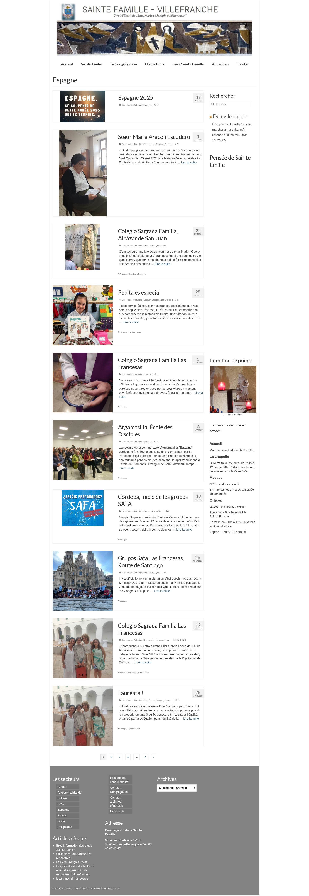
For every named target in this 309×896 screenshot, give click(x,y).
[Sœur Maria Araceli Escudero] (83, 173)
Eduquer (123, 672)
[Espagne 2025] (82, 106)
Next (116, 648)
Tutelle (176, 640)
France (168, 144)
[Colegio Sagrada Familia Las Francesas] (83, 382)
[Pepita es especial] (83, 315)
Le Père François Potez (72, 862)
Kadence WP (114, 889)
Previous (49, 648)
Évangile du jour (230, 116)
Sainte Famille (134, 729)
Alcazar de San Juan (128, 274)
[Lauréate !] (83, 715)
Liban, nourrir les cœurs (72, 878)
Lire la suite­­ (189, 162)
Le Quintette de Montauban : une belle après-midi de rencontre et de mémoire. (75, 870)
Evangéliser (157, 511)
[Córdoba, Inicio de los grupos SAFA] (82, 508)
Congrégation (149, 144)
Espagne (147, 105)
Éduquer (147, 246)
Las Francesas (135, 332)
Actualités (138, 105)
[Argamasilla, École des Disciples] (83, 449)
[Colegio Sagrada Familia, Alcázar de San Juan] (82, 247)
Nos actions (165, 300)
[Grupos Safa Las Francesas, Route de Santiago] (83, 580)
